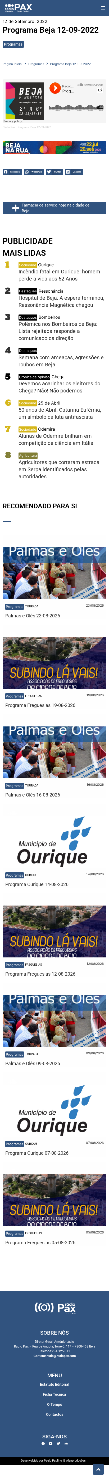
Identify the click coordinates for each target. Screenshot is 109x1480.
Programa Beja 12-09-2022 (34, 127)
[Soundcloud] (66, 1443)
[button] (103, 8)
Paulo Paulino (53, 1460)
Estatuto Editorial (54, 1384)
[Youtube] (51, 1443)
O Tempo (54, 1404)
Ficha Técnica (54, 1394)
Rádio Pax (9, 127)
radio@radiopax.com (61, 1356)
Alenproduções (76, 1460)
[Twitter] (58, 1443)
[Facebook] (43, 1443)
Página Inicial (12, 64)
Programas (13, 44)
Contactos (54, 1414)
